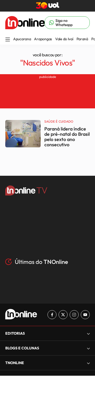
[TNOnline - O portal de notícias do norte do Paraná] (25, 27)
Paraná (82, 39)
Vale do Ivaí (64, 39)
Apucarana (22, 39)
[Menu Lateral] (7, 40)
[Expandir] (88, 363)
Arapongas (43, 39)
